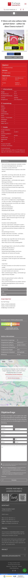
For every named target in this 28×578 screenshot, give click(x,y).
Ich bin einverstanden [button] (14, 378)
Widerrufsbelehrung (14, 568)
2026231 (4, 79)
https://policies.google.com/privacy (14, 374)
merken (15, 57)
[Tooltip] (26, 574)
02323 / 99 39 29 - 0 (25, 570)
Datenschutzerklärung (11, 467)
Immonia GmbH (17, 564)
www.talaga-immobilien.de (11, 523)
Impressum (8, 566)
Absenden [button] (13, 480)
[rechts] (16, 13)
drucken (21, 57)
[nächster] (24, 497)
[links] (11, 13)
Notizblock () (9, 57)
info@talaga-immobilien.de (7, 307)
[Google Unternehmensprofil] (23, 9)
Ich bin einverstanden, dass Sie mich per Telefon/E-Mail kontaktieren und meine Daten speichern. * (14, 464)
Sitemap (20, 566)
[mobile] (25, 4)
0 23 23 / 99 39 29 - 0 (11, 9)
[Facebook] (21, 9)
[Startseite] (14, 4)
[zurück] (3, 497)
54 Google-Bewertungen (20, 576)
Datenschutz (14, 566)
